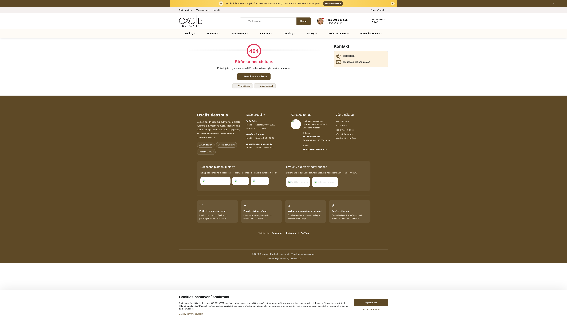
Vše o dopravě (342, 121)
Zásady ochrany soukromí (303, 254)
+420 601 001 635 (311, 136)
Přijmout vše (371, 302)
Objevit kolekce (333, 3)
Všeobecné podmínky (346, 138)
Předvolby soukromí (279, 254)
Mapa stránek (266, 86)
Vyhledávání (244, 86)
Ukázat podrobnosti (371, 309)
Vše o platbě (341, 125)
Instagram (291, 233)
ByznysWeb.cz (294, 258)
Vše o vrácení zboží (345, 130)
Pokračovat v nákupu (255, 76)
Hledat (303, 21)
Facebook (277, 233)
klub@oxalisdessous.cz (315, 149)
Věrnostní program (344, 134)
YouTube (304, 233)
